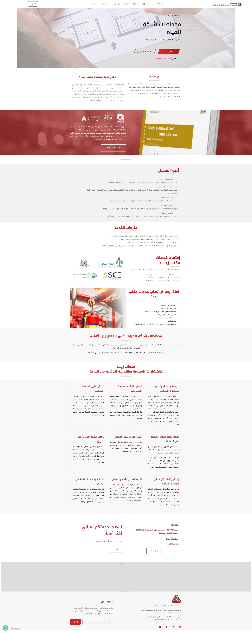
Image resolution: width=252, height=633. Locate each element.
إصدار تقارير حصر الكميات (128, 437)
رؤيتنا (143, 4)
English (94, 4)
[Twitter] (179, 625)
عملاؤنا (135, 4)
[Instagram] (173, 625)
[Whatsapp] (5, 628)
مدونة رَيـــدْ (104, 4)
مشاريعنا (126, 4)
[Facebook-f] (166, 625)
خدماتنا (160, 4)
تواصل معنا (116, 4)
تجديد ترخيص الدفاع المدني (127, 479)
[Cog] (160, 625)
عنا (150, 4)
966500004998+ (162, 58)
